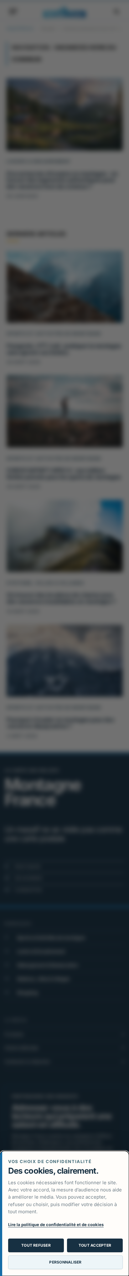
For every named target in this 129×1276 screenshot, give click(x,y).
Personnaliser (65, 1262)
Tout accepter (95, 1245)
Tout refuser (36, 1245)
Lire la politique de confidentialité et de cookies (56, 1224)
